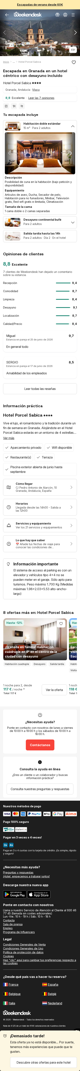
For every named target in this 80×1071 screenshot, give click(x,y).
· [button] (29, 98)
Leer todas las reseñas (40, 389)
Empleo (8, 928)
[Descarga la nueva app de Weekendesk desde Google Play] (14, 894)
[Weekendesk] (28, 14)
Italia (12, 1003)
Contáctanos (40, 745)
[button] (40, 50)
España (53, 984)
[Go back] (7, 15)
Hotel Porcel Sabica (29, 61)
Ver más (8, 438)
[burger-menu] (73, 15)
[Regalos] (57, 15)
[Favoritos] (74, 62)
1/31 (73, 49)
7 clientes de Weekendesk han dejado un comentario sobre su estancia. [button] (37, 273)
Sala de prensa (13, 924)
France (13, 984)
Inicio (6, 61)
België (52, 994)
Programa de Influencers (19, 932)
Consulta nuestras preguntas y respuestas (40, 789)
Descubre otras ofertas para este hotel (43, 1062)
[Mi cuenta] (65, 15)
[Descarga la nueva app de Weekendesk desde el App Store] (38, 894)
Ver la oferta (54, 690)
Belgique (15, 994)
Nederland (55, 1003)
